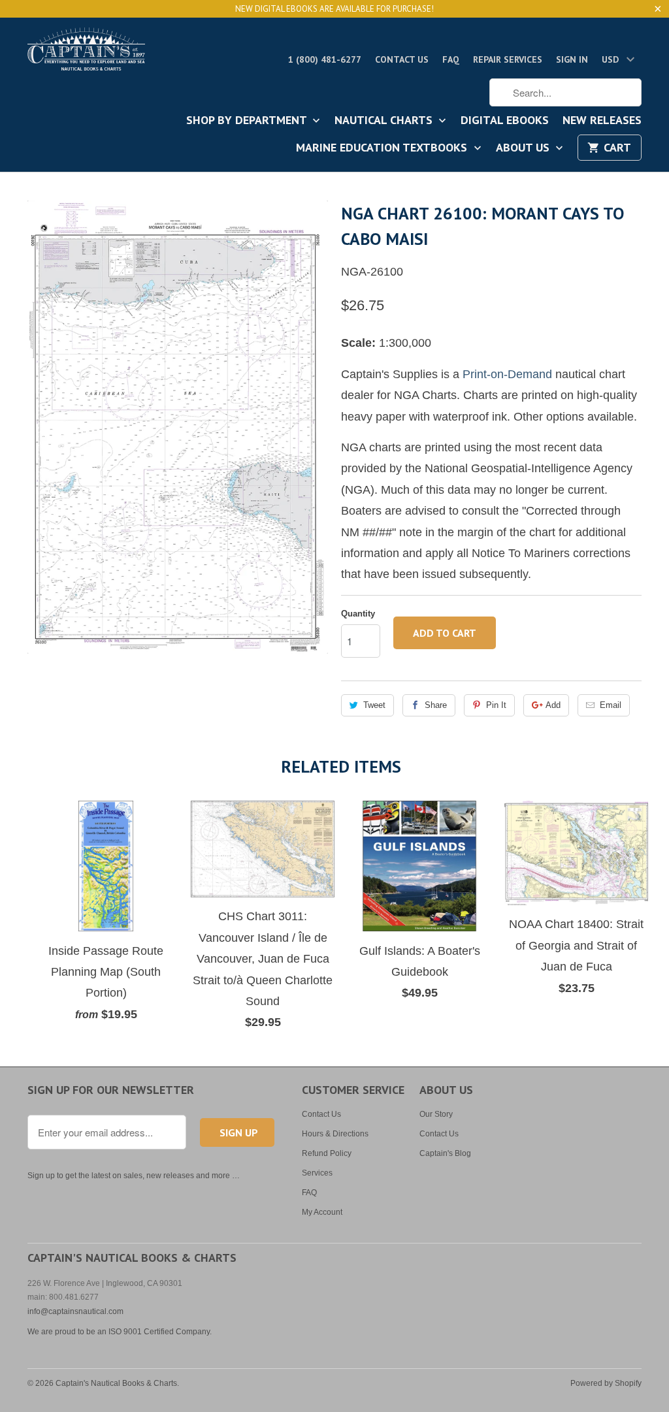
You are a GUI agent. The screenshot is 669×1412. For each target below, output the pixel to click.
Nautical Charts (385, 120)
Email (610, 705)
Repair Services (507, 59)
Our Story (436, 1114)
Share (436, 705)
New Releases (602, 120)
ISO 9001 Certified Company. (160, 1331)
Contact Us (402, 59)
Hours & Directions (335, 1133)
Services (317, 1173)
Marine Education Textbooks (383, 148)
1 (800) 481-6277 (324, 59)
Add (553, 705)
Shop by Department (248, 120)
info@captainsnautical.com (75, 1311)
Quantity (358, 613)
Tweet (374, 705)
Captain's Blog (445, 1153)
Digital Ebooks (505, 120)
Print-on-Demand (507, 374)
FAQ (450, 59)
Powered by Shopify (606, 1383)
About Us (524, 148)
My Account (322, 1212)
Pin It (496, 705)
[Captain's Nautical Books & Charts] (86, 52)
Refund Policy (326, 1153)
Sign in (572, 59)
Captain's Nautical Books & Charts (116, 1383)
